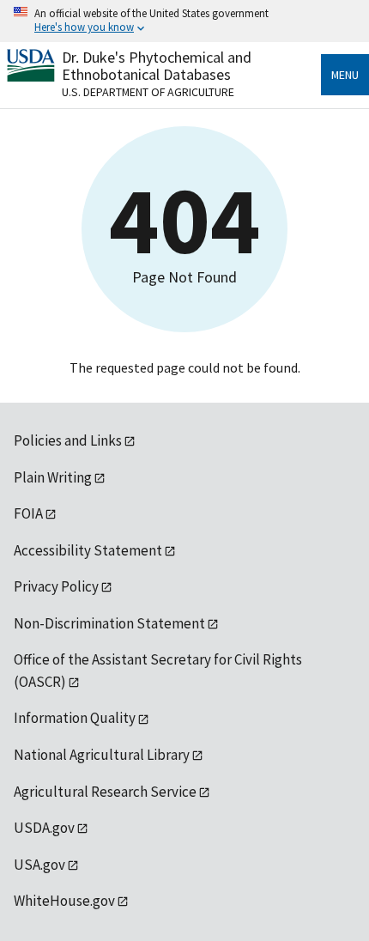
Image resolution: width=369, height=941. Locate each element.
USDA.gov (44, 827)
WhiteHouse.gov (64, 900)
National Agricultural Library (102, 754)
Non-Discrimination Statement (109, 623)
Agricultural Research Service (105, 791)
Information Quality (75, 717)
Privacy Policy (56, 586)
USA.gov (39, 864)
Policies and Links (68, 440)
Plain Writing (53, 477)
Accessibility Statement (88, 550)
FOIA (28, 513)
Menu (345, 74)
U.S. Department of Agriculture (148, 92)
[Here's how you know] (184, 21)
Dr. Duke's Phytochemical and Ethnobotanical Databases (156, 65)
